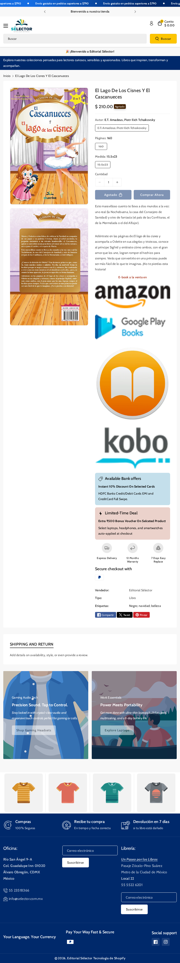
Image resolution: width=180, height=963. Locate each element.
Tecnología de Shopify (109, 958)
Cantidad (101, 174)
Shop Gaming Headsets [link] (33, 730)
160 (102, 147)
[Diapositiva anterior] (45, 11)
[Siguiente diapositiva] (135, 11)
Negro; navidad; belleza (145, 606)
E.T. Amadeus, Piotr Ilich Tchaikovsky (122, 128)
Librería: (128, 848)
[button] (7, 25)
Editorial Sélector (79, 958)
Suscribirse (75, 863)
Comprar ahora (152, 195)
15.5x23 (103, 165)
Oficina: (10, 848)
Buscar (166, 39)
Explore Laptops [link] (117, 730)
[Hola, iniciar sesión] (151, 23)
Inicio (7, 76)
